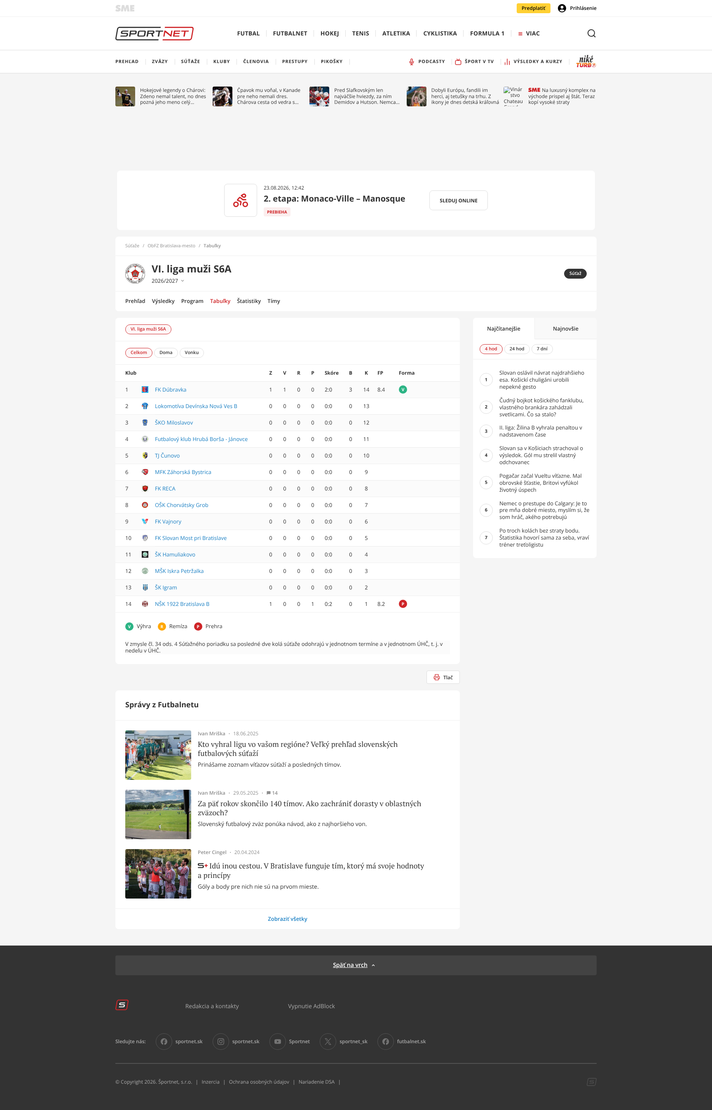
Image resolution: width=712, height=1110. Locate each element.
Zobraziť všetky (287, 918)
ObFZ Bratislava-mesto (171, 246)
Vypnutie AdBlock (311, 1006)
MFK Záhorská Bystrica (183, 472)
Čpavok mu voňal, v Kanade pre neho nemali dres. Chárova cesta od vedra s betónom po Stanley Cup (269, 96)
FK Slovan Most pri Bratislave (191, 538)
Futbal (248, 34)
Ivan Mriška (211, 733)
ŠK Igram (166, 587)
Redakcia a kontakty (212, 1006)
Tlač (448, 677)
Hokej (330, 34)
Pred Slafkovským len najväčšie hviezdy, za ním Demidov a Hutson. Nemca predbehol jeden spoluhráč (365, 96)
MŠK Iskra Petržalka (179, 571)
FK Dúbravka (171, 389)
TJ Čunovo (167, 455)
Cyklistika (440, 34)
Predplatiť (534, 8)
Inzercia (210, 1081)
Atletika (396, 34)
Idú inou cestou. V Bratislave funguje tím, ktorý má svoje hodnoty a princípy (311, 870)
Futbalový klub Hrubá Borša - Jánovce (201, 439)
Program (192, 301)
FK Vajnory (168, 521)
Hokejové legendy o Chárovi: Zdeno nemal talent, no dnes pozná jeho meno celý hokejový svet (173, 96)
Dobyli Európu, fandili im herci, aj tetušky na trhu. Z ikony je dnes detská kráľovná (465, 96)
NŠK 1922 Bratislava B (182, 604)
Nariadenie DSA (317, 1081)
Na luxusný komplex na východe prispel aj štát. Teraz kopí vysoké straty (561, 96)
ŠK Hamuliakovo (175, 554)
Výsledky (163, 301)
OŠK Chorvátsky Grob (181, 505)
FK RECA (165, 488)
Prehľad (135, 301)
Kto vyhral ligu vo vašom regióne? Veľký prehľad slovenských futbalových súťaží (298, 749)
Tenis (360, 34)
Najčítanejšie (503, 328)
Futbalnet (290, 34)
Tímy (273, 301)
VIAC (533, 34)
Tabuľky (220, 301)
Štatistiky (249, 301)
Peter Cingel (212, 852)
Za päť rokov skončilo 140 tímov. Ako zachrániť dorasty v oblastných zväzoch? (309, 808)
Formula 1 (487, 34)
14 (275, 793)
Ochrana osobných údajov (259, 1081)
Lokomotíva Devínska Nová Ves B (196, 406)
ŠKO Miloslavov (174, 422)
